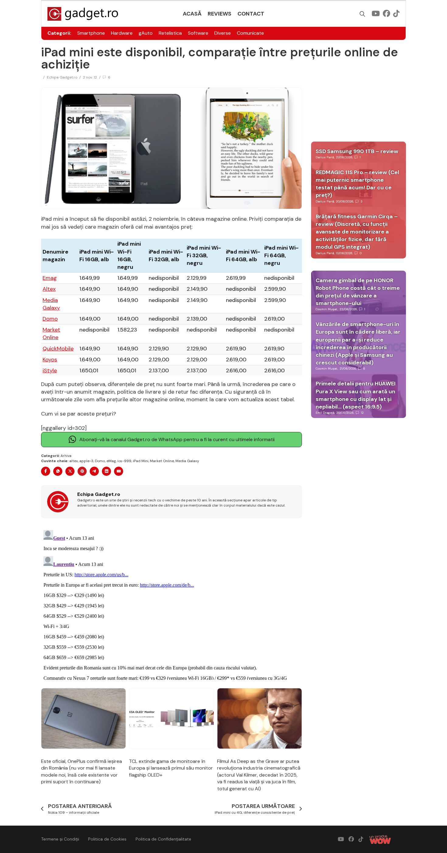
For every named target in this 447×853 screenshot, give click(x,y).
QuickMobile (58, 348)
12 (362, 413)
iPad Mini (140, 460)
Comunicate (250, 33)
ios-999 (124, 460)
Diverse (222, 33)
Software (198, 33)
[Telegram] (94, 471)
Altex (49, 289)
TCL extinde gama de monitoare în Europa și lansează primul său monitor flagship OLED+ (171, 768)
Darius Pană (325, 157)
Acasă (192, 13)
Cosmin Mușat (327, 309)
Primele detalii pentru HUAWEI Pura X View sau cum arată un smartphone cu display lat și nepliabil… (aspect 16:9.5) (356, 395)
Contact (250, 13)
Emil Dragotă (325, 413)
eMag (111, 460)
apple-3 (86, 460)
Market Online (51, 333)
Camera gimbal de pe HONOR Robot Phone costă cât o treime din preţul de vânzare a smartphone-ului (358, 292)
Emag (50, 278)
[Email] (118, 471)
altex (73, 460)
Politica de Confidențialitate (163, 839)
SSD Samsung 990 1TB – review (357, 151)
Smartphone (91, 33)
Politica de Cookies (107, 839)
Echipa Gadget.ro (62, 77)
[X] (69, 471)
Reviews (219, 13)
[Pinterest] (82, 471)
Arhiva (66, 455)
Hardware (122, 33)
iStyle (50, 370)
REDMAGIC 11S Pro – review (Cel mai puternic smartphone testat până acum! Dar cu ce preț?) (357, 184)
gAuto (146, 33)
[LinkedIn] (106, 471)
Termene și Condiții (60, 839)
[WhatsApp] (57, 471)
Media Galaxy (51, 304)
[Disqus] (171, 604)
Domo (50, 318)
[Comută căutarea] (362, 14)
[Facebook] (45, 471)
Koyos (50, 359)
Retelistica (170, 33)
